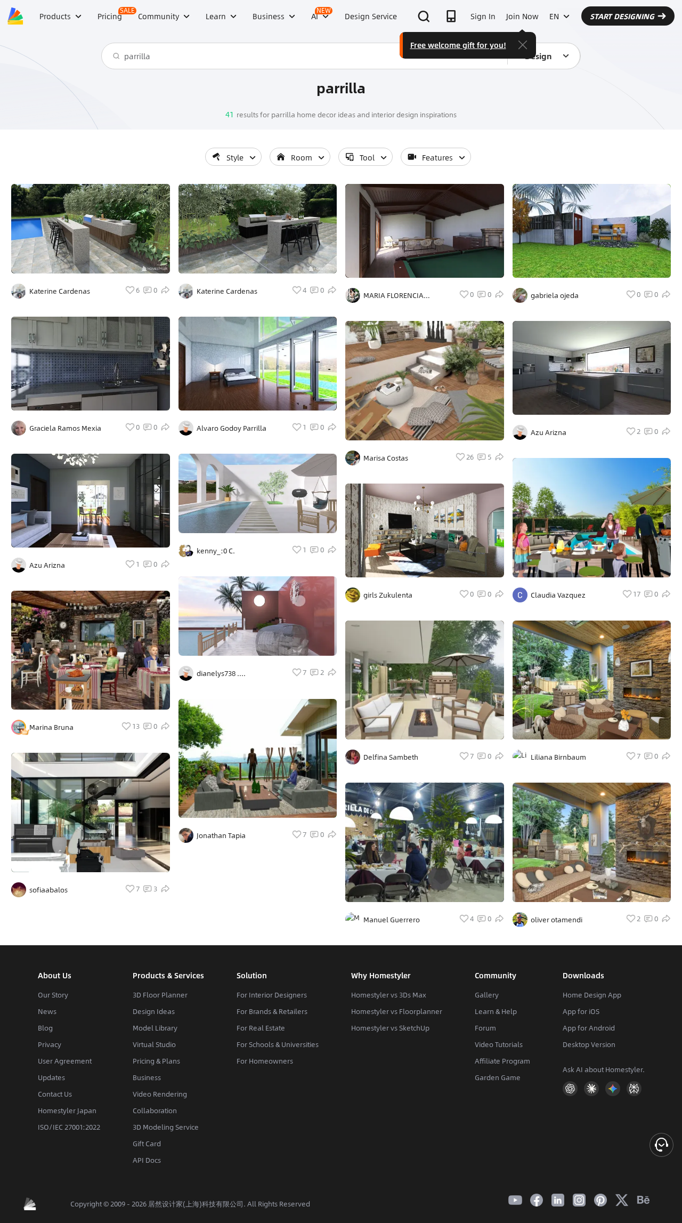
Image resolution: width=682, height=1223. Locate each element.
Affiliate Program (502, 1061)
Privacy (49, 1044)
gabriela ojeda (555, 295)
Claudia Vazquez (558, 595)
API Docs (147, 1160)
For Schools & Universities (278, 1044)
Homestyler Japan (67, 1110)
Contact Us (55, 1094)
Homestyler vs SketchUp (390, 1028)
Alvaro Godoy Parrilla (231, 428)
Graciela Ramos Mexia (65, 428)
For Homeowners (265, 1061)
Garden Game (498, 1077)
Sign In (483, 16)
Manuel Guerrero (391, 919)
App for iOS (581, 1011)
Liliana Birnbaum (558, 757)
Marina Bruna (51, 727)
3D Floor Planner (160, 994)
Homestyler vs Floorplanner (396, 1011)
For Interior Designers (272, 994)
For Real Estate (261, 1028)
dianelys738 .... (221, 673)
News (47, 1011)
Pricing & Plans (156, 1061)
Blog (45, 1028)
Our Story (53, 994)
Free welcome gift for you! (458, 44)
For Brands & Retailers (272, 1011)
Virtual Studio (154, 1044)
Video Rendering (160, 1094)
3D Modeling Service (166, 1127)
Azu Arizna (47, 565)
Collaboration (155, 1110)
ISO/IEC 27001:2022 (69, 1127)
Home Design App (592, 994)
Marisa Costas (385, 458)
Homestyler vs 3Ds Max (388, 994)
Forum (485, 1028)
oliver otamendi (556, 919)
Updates (51, 1077)
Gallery (487, 994)
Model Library (155, 1028)
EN (554, 16)
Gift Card (147, 1143)
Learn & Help (496, 1011)
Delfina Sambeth (390, 757)
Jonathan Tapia (221, 835)
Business (147, 1077)
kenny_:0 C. (216, 550)
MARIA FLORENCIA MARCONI (393, 295)
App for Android (589, 1028)
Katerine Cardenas (59, 291)
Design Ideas (154, 1011)
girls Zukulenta (387, 595)
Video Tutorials (499, 1044)
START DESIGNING (622, 16)
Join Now (522, 16)
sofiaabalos (48, 889)
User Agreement (65, 1061)
